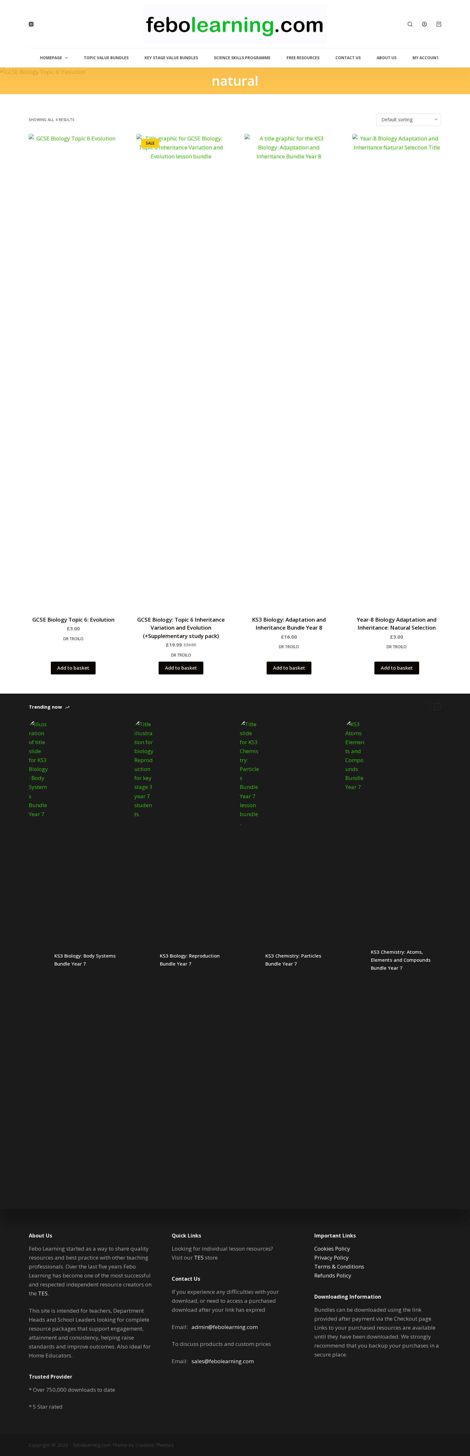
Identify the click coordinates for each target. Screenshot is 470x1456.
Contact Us (348, 57)
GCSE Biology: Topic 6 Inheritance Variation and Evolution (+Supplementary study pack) (181, 628)
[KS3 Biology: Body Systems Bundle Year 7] (38, 960)
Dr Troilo (73, 638)
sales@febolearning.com (223, 1361)
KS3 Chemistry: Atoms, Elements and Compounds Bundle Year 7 (401, 960)
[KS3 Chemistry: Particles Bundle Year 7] (249, 960)
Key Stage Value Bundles (171, 57)
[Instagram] (31, 24)
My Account (425, 57)
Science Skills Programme (242, 57)
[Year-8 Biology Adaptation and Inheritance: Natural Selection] (396, 374)
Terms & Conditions (339, 1266)
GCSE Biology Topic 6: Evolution (73, 619)
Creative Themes (155, 1445)
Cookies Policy (332, 1248)
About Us (386, 57)
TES (43, 1293)
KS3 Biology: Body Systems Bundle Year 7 (85, 959)
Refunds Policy (332, 1275)
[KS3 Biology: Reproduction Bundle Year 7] (143, 960)
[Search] (410, 24)
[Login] (424, 24)
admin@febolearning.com (225, 1327)
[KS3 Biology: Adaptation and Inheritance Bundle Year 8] (289, 374)
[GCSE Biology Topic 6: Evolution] (73, 374)
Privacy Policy (331, 1257)
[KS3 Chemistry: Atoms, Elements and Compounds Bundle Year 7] (354, 960)
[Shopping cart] (438, 24)
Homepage (51, 57)
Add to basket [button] (73, 667)
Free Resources (302, 57)
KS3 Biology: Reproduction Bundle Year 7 (190, 959)
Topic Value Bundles (106, 57)
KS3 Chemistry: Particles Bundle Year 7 (293, 959)
